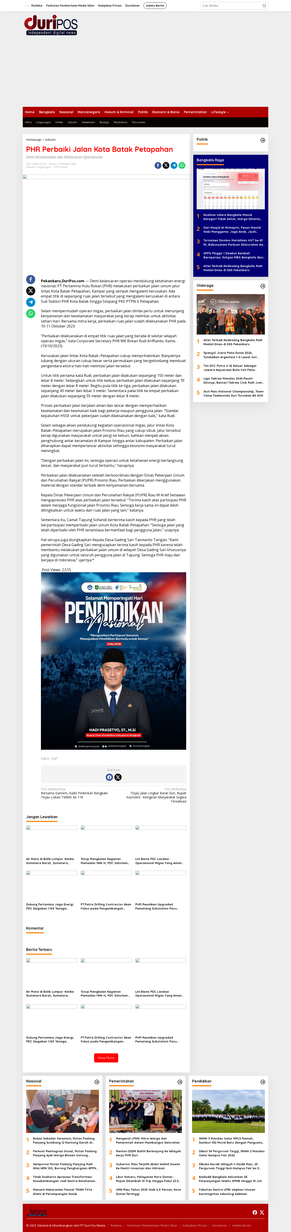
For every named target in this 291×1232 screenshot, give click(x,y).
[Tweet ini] (166, 165)
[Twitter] (118, 777)
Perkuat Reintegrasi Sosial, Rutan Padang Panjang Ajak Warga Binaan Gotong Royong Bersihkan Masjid (65, 1153)
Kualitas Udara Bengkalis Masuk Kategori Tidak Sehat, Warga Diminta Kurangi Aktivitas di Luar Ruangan (231, 217)
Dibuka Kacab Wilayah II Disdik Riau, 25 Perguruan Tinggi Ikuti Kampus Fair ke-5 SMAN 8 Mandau (229, 1166)
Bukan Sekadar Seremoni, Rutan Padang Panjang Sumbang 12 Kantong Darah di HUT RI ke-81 (64, 1141)
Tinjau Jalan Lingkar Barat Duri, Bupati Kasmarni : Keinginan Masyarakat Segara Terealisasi (156, 795)
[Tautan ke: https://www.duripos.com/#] (263, 140)
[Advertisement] (145, 73)
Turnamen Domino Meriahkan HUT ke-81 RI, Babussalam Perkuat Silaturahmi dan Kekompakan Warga (234, 242)
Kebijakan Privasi (195, 1225)
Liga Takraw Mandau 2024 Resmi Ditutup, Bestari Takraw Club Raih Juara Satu (233, 381)
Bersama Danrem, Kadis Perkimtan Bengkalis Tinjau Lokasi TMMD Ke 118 (74, 793)
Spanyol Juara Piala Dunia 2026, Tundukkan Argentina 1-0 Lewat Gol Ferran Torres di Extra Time (230, 355)
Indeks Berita (241, 1225)
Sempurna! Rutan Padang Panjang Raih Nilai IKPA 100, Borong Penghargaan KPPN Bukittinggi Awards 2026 (64, 1166)
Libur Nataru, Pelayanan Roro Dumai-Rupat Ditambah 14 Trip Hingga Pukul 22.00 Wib (148, 1179)
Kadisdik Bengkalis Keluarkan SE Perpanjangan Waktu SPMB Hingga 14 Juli (230, 1179)
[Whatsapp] (181, 165)
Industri (30, 167)
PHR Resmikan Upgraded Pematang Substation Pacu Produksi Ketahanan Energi (156, 906)
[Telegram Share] (174, 165)
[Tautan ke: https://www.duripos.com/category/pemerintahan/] (180, 1082)
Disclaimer (219, 1225)
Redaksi (116, 1225)
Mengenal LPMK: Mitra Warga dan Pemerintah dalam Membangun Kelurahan (148, 1140)
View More (106, 1058)
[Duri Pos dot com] (57, 24)
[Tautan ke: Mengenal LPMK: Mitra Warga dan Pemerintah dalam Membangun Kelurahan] (145, 1111)
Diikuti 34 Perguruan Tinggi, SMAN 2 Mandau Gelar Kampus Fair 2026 (232, 1153)
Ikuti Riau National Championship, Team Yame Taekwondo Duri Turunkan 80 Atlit (233, 393)
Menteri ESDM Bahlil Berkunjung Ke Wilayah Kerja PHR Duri (148, 1153)
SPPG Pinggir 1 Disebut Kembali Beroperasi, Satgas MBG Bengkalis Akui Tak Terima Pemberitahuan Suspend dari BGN (234, 255)
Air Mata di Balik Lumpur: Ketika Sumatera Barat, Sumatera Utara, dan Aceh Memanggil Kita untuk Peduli (50, 861)
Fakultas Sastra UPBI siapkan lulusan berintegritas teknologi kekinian (227, 1191)
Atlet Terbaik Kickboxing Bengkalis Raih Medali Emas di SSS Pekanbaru (232, 268)
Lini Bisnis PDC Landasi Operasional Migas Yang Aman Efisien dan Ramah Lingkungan (158, 861)
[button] (264, 6)
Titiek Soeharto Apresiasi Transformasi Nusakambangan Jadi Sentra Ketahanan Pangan (64, 1179)
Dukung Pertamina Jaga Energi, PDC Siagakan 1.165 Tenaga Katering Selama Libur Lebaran (50, 906)
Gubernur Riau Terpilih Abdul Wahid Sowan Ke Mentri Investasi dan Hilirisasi (148, 1166)
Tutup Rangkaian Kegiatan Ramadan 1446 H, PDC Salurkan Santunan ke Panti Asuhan (104, 861)
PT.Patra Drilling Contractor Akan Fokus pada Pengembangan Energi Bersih (106, 906)
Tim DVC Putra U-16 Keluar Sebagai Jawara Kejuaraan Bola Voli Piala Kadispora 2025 (229, 368)
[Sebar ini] (158, 165)
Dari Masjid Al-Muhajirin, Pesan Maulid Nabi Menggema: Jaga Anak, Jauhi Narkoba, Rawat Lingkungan (232, 230)
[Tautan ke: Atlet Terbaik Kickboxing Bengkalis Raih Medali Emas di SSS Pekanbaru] (231, 314)
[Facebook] (109, 777)
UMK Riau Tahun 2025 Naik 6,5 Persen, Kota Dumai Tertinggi (148, 1191)
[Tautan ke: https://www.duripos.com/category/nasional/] (97, 1082)
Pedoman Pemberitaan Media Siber (152, 1225)
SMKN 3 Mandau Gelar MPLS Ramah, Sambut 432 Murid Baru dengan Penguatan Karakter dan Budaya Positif (231, 1141)
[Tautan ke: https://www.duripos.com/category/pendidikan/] (263, 1082)
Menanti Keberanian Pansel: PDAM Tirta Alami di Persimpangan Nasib (62, 1191)
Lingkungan (44, 167)
